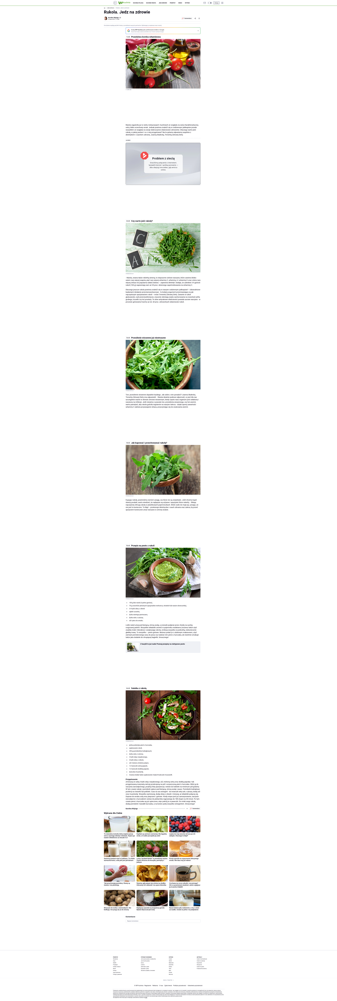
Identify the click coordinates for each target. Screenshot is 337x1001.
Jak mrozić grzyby (145, 961)
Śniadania (115, 959)
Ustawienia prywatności (194, 985)
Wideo (180, 3)
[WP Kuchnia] (125, 2)
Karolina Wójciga (113, 17)
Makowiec (171, 962)
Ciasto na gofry (200, 966)
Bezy (170, 970)
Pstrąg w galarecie (117, 974)
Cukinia (143, 964)
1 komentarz (188, 18)
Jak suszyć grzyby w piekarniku (148, 959)
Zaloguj (216, 3)
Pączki (170, 972)
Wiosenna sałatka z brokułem (148, 970)
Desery (170, 966)
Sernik (170, 961)
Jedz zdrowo (163, 3)
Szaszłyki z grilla (145, 968)
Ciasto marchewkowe (202, 959)
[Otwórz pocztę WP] (204, 2)
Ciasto (170, 959)
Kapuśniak (199, 962)
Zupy (114, 961)
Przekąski (115, 964)
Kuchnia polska (138, 3)
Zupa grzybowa (116, 972)
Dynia (142, 962)
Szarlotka (171, 964)
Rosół (114, 968)
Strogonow (199, 964)
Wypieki (187, 3)
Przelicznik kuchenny (202, 968)
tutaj (146, 997)
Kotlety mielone (116, 966)
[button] (209, 3)
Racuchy (171, 974)
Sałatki (114, 962)
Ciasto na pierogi (201, 961)
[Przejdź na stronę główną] (115, 4)
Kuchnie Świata (151, 3)
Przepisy (173, 3)
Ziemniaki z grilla (145, 966)
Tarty (170, 968)
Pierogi (114, 970)
